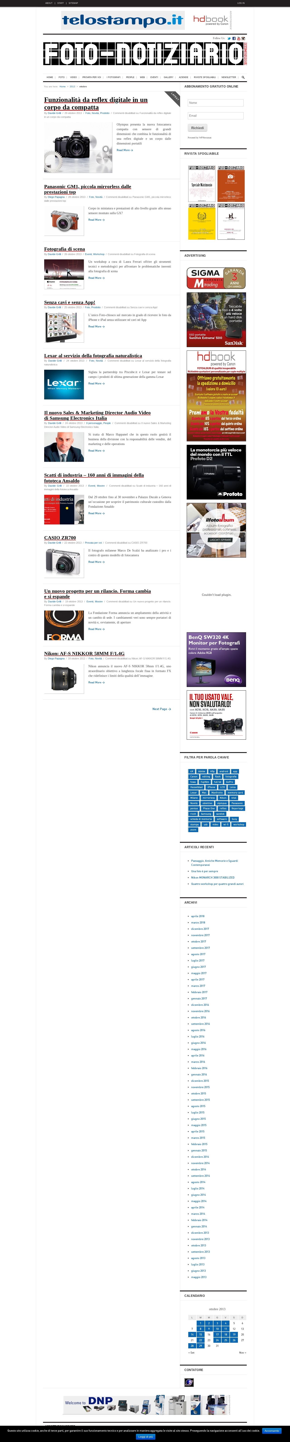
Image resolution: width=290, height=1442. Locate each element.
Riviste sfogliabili (205, 77)
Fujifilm (205, 782)
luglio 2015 (197, 1112)
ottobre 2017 (198, 941)
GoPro (229, 782)
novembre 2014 (200, 1163)
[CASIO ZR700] (66, 563)
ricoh (193, 813)
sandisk (220, 813)
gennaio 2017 (199, 998)
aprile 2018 (197, 916)
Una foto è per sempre (204, 871)
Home (50, 77)
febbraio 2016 (199, 1068)
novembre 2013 (200, 1239)
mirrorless (209, 797)
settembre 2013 (200, 1251)
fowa (193, 782)
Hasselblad (196, 787)
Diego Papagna (56, 197)
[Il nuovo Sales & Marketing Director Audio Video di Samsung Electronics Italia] (66, 447)
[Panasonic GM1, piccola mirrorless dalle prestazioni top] (66, 221)
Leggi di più (145, 1436)
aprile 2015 (197, 1131)
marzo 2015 (198, 1137)
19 (234, 1334)
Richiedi (197, 127)
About (49, 3)
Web (142, 77)
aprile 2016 (197, 1055)
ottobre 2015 (198, 1093)
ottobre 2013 (198, 1245)
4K (191, 771)
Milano (194, 797)
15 (200, 1334)
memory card (235, 792)
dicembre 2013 (200, 1232)
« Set (191, 1352)
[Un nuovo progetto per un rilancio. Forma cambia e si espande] (66, 626)
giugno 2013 (198, 1270)
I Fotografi (114, 77)
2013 (72, 86)
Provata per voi (91, 77)
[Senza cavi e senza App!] (66, 328)
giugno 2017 (198, 966)
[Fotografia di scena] (66, 274)
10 (217, 1329)
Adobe (201, 771)
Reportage (237, 808)
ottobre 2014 (198, 1169)
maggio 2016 (198, 1049)
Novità (95, 113)
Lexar (193, 792)
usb (206, 824)
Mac (204, 792)
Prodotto (104, 113)
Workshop (98, 254)
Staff (60, 3)
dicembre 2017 (200, 929)
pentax (194, 808)
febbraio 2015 (199, 1144)
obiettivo (207, 803)
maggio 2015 (198, 1125)
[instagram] (243, 38)
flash (217, 776)
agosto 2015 (198, 1106)
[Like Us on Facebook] (234, 38)
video (215, 824)
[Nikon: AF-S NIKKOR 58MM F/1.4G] (66, 679)
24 (217, 1340)
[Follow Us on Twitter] (229, 38)
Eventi (154, 77)
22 (200, 1340)
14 (192, 1334)
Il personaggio (94, 423)
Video (73, 77)
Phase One (209, 808)
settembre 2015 (200, 1099)
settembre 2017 (200, 947)
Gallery (168, 77)
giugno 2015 (198, 1118)
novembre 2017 (200, 935)
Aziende (183, 77)
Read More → (96, 219)
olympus (222, 803)
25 (225, 1340)
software (222, 819)
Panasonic (237, 803)
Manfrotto (217, 792)
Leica (233, 787)
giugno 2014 (198, 1194)
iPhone (211, 787)
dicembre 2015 (200, 1080)
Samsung (206, 813)
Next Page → (161, 709)
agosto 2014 (198, 1182)
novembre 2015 (200, 1087)
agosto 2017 (198, 954)
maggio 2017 (198, 973)
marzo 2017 (198, 985)
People (130, 77)
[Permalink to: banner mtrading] (216, 628)
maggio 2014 (198, 1201)
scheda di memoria (201, 819)
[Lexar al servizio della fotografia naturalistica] (66, 385)
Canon (193, 776)
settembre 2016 (200, 1023)
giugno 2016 (198, 1042)
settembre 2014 (200, 1175)
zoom (193, 829)
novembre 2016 (200, 1011)
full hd (217, 782)
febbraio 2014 (199, 1220)
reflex (223, 808)
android (224, 771)
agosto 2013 (198, 1258)
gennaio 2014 (199, 1226)
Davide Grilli (54, 113)
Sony (234, 819)
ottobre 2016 (198, 1017)
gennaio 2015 (199, 1150)
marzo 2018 (198, 922)
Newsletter (229, 77)
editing (206, 776)
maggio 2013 (198, 1277)
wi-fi (225, 824)
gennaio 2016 (199, 1074)
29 (200, 1345)
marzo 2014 (198, 1213)
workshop (238, 824)
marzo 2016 (198, 1061)
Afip (212, 771)
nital (233, 797)
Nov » (242, 1352)
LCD (222, 787)
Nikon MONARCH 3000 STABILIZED (212, 877)
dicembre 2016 (200, 1004)
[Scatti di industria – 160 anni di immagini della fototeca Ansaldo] (66, 510)
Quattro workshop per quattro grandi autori (217, 884)
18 (225, 1334)
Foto (62, 77)
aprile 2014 (197, 1207)
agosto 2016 (198, 1030)
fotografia (231, 776)
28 (192, 1345)
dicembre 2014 (200, 1156)
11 (225, 1329)
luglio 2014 (197, 1188)
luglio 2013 (197, 1264)
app (235, 771)
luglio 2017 (197, 960)
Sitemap (73, 3)
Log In (241, 3)
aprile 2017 (197, 979)
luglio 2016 (197, 1036)
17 (217, 1334)
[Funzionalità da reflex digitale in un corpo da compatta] (80, 148)
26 (234, 1340)
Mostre (101, 485)
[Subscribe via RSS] (238, 38)
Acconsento (272, 1431)
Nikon (223, 797)
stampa (194, 824)
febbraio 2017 (199, 992)
